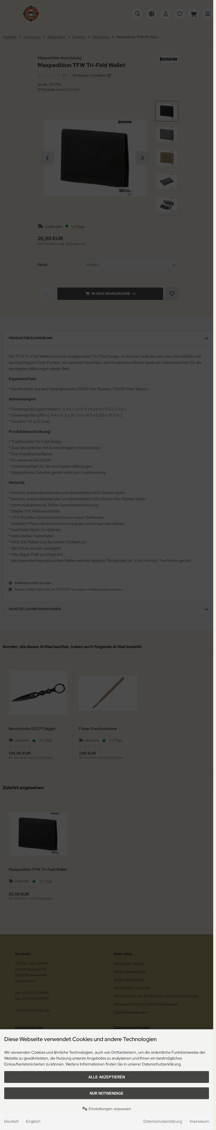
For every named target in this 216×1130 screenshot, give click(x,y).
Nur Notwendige (106, 1093)
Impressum (199, 1121)
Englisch (33, 1121)
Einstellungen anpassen (109, 1108)
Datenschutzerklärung (162, 1121)
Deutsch (11, 1121)
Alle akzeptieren (106, 1077)
